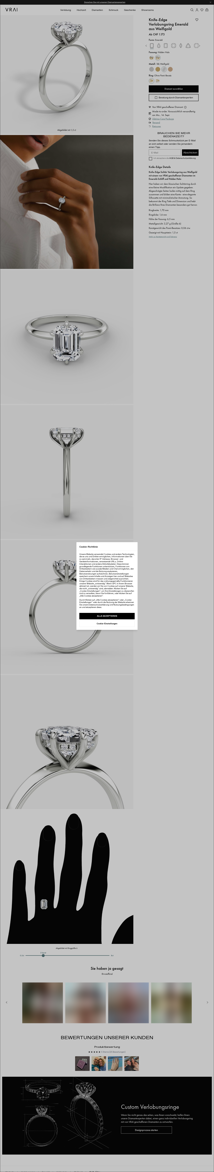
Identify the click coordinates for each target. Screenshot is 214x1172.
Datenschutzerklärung (99, 604)
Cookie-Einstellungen (107, 623)
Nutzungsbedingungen (123, 604)
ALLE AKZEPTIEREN (107, 615)
